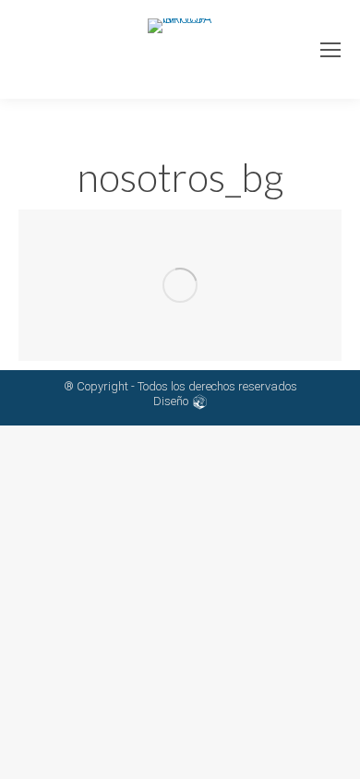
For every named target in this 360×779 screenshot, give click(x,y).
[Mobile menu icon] (330, 50)
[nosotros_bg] (180, 285)
